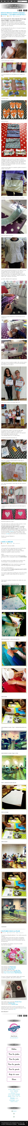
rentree (17, 1100)
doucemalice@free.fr (14, 1037)
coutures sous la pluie (10, 931)
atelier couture (14, 1092)
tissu (12, 1098)
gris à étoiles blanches (8, 971)
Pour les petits (12, 932)
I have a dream (7, 542)
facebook (12, 531)
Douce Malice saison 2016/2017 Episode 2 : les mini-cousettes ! (13, 13)
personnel (17, 1095)
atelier (9, 1096)
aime (17, 1096)
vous (16, 1091)
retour (9, 1095)
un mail (7, 533)
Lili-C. (15, 1009)
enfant (14, 1089)
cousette (18, 1093)
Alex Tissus (17, 970)
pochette (14, 1096)
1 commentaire (17, 16)
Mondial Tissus (12, 966)
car (19, 1096)
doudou (18, 1089)
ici (20, 977)
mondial (10, 1089)
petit (13, 1095)
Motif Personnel (17, 971)
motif (17, 1098)
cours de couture (11, 1093)
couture (12, 1100)
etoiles (11, 1091)
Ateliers (10, 16)
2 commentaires (20, 932)
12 (24, 10)
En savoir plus (21, 1124)
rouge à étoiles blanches (9, 972)
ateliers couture (14, 1101)
